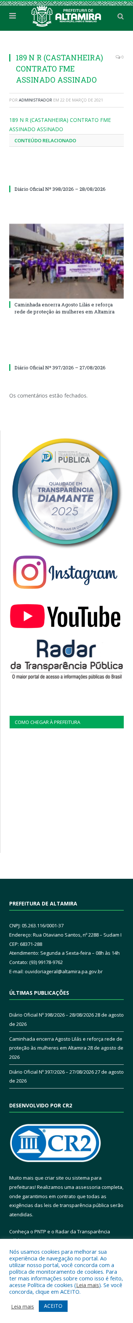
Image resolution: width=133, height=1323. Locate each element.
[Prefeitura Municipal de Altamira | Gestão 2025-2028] (66, 15)
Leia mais (87, 1285)
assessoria (87, 1187)
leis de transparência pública (76, 1205)
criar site (54, 1177)
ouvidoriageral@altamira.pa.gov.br (64, 971)
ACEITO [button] (53, 1305)
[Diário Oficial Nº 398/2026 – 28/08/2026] (66, 175)
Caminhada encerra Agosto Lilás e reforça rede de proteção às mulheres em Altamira (64, 308)
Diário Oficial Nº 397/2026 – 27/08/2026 (60, 367)
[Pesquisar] (120, 15)
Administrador (35, 100)
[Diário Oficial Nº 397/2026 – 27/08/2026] (66, 354)
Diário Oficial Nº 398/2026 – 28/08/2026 (60, 189)
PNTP (40, 1231)
